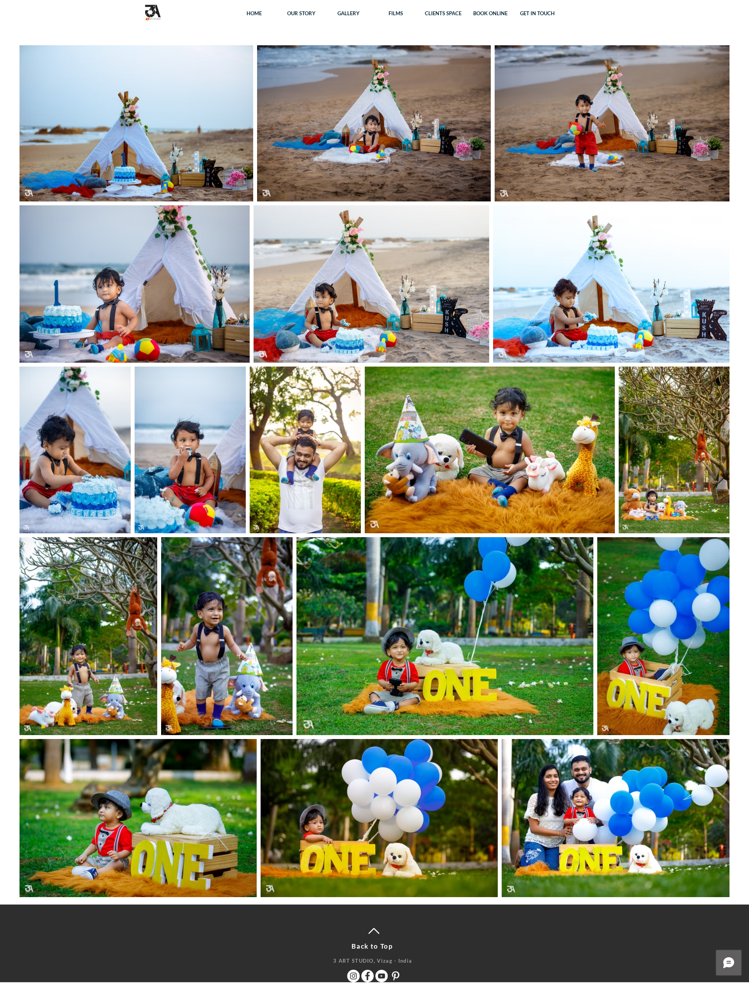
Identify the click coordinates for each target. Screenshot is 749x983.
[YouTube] (381, 976)
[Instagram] (353, 976)
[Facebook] (367, 976)
